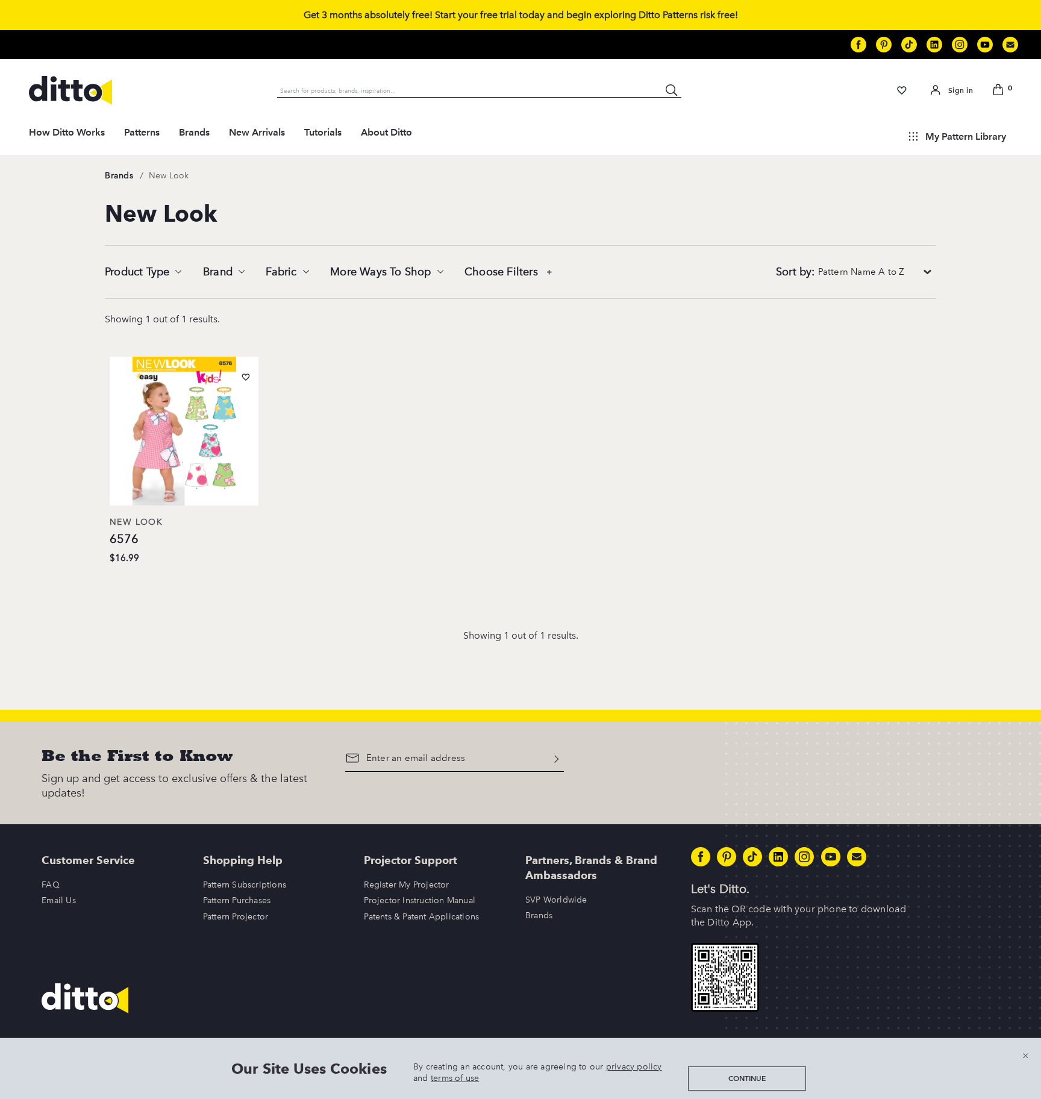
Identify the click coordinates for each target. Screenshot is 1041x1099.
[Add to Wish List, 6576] (246, 377)
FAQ (51, 885)
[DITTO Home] (70, 90)
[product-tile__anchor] (184, 433)
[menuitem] (66, 136)
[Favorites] (902, 90)
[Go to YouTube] (985, 44)
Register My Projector (406, 885)
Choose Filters (502, 271)
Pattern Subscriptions (244, 885)
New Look (169, 176)
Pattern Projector (235, 917)
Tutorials (323, 132)
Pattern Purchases (236, 900)
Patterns (142, 132)
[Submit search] (671, 90)
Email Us (59, 900)
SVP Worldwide (556, 900)
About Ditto (386, 132)
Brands (194, 132)
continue (747, 1078)
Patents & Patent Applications (421, 917)
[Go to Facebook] (858, 44)
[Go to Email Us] (1010, 44)
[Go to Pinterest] (883, 44)
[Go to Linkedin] (934, 44)
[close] (1025, 1055)
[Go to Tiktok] (909, 44)
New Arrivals (257, 132)
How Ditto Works (67, 132)
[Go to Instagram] (959, 44)
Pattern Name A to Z (840, 271)
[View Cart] (999, 90)
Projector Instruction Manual (419, 900)
